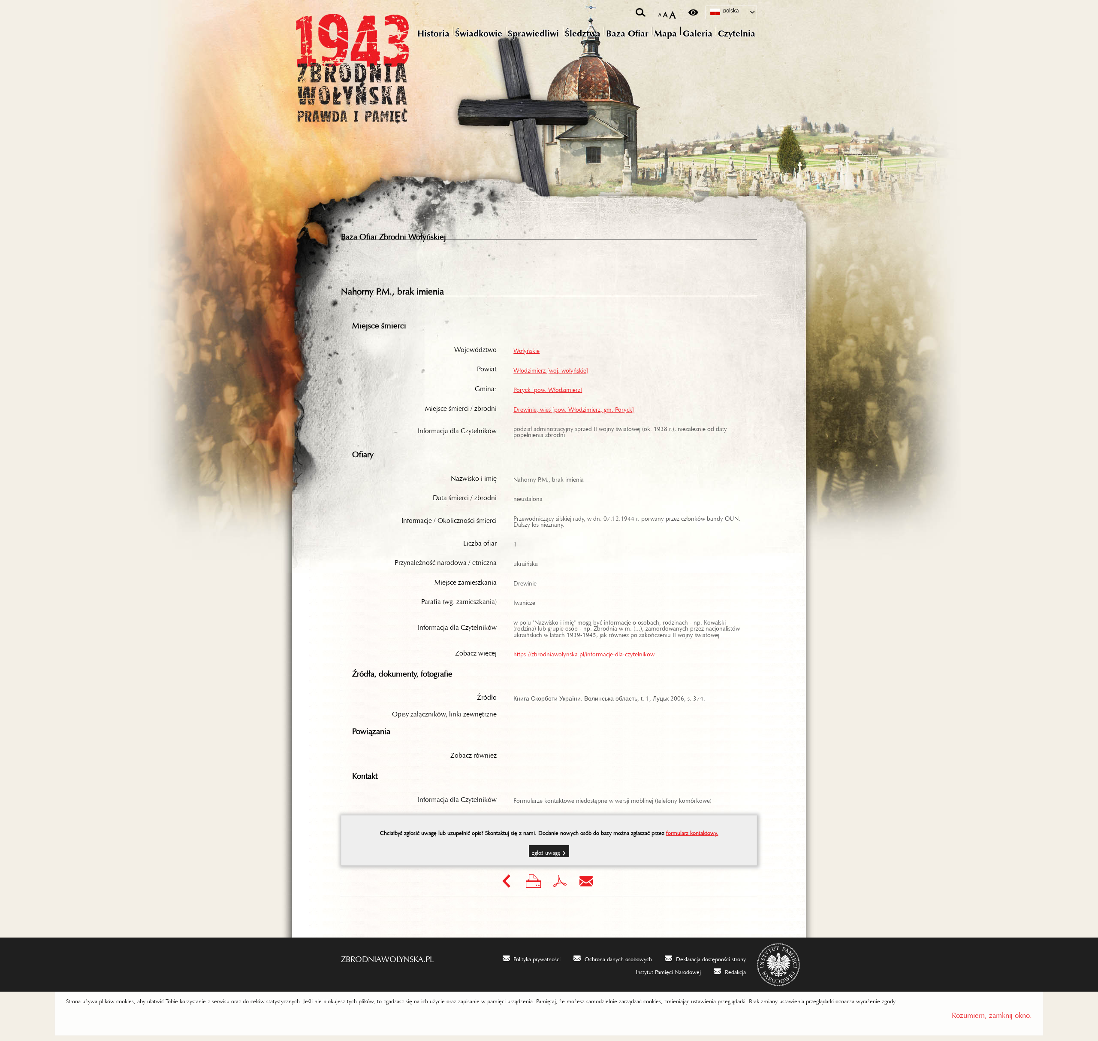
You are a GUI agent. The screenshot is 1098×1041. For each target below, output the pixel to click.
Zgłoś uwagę (546, 851)
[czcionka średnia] (665, 12)
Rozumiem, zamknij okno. (992, 1013)
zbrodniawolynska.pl (387, 957)
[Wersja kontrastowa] (693, 12)
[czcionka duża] (673, 13)
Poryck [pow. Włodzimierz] (547, 388)
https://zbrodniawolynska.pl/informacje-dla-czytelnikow (584, 652)
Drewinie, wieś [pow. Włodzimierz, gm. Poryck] (573, 408)
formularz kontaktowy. (692, 831)
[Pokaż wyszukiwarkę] (641, 12)
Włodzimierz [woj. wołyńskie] (550, 369)
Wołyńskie (526, 349)
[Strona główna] (388, 66)
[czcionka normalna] (659, 13)
